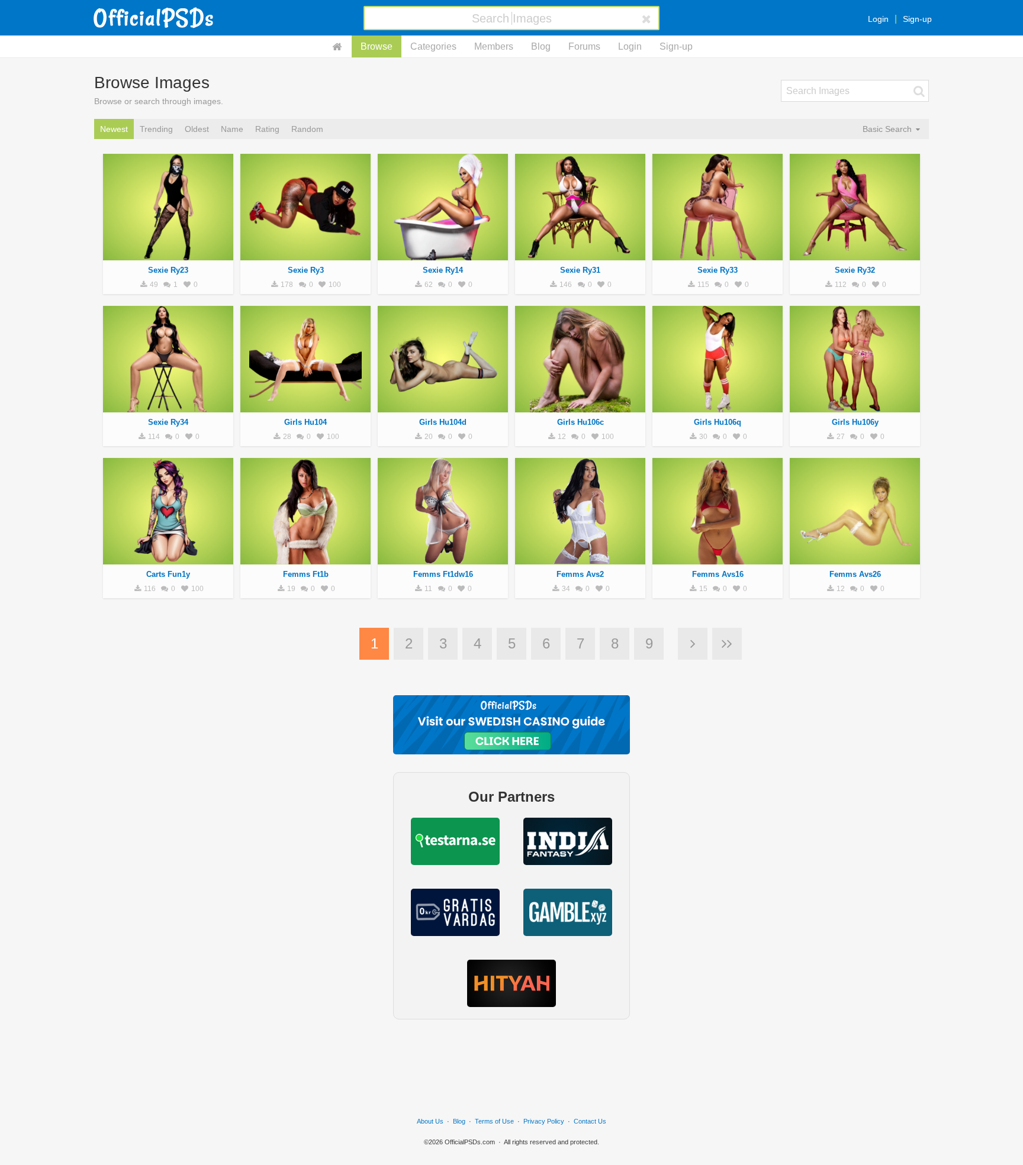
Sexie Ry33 (717, 270)
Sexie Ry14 (443, 270)
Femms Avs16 (718, 574)
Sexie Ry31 (580, 270)
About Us (430, 1121)
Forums (584, 46)
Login (878, 19)
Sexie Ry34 (168, 422)
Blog (541, 46)
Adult (168, 254)
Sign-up (917, 19)
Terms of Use (494, 1121)
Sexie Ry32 (855, 270)
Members (493, 46)
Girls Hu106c (580, 422)
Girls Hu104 (305, 422)
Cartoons (168, 558)
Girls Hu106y (855, 422)
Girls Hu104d (443, 422)
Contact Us (590, 1121)
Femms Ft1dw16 (443, 574)
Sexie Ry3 (306, 270)
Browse (377, 46)
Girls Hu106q (717, 422)
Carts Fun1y (168, 574)
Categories (433, 46)
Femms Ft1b (306, 574)
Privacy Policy (543, 1121)
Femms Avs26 (855, 574)
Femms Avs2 (580, 574)
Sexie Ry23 (168, 270)
